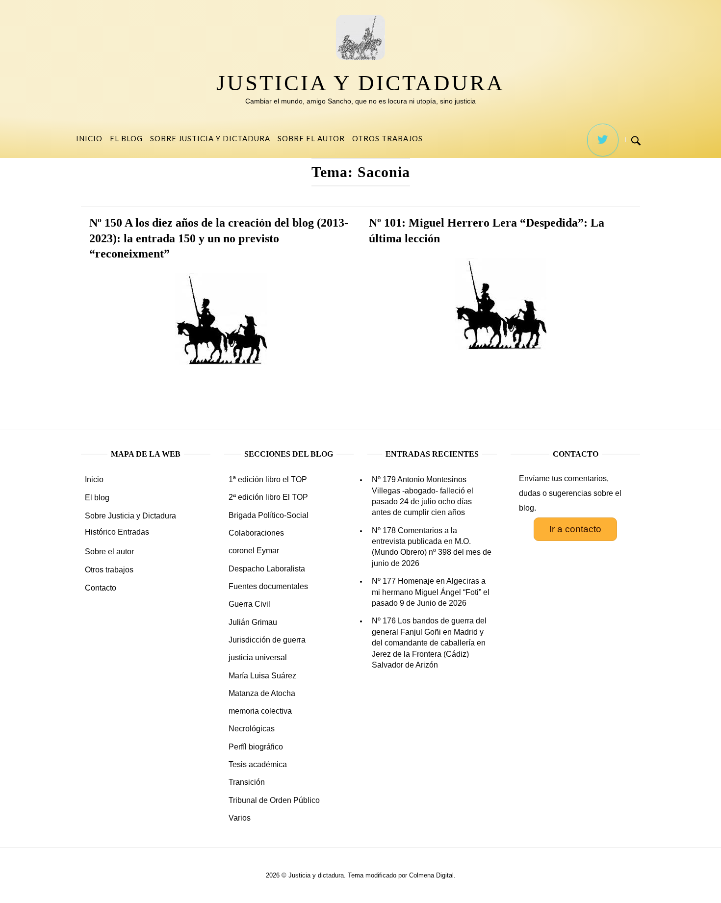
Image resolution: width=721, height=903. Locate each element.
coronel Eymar (254, 550)
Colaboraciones (256, 533)
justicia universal (258, 657)
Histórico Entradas (117, 532)
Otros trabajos (387, 138)
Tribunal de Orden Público (274, 800)
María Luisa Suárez (262, 675)
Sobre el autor (311, 138)
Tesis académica (258, 764)
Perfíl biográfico (256, 747)
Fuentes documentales (268, 586)
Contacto (100, 588)
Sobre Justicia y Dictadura (210, 138)
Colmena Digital (431, 875)
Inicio (89, 138)
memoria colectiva (260, 711)
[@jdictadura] (602, 140)
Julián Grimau (253, 622)
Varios (240, 818)
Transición (247, 782)
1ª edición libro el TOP (268, 479)
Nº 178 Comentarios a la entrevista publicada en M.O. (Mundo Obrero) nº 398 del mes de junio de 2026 (431, 547)
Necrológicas (252, 728)
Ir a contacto (575, 529)
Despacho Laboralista (267, 569)
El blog (126, 138)
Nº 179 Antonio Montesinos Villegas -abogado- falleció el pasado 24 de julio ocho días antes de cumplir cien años (422, 495)
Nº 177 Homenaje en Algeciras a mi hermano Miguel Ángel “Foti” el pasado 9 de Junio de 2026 (430, 592)
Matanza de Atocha (262, 693)
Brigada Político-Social (269, 515)
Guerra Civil (249, 604)
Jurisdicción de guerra (267, 640)
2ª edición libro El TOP (268, 497)
